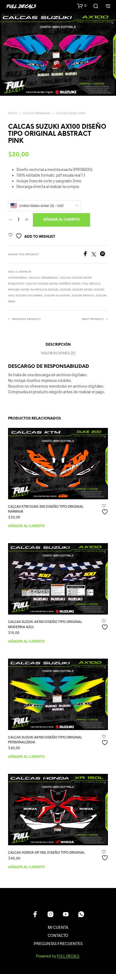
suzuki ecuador (57, 295)
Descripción (58, 344)
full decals (91, 283)
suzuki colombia (29, 295)
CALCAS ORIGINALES (36, 113)
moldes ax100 (18, 289)
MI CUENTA (58, 927)
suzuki (65, 289)
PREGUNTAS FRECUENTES (58, 943)
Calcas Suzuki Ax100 (70, 113)
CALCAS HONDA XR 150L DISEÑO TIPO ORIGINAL (46, 852)
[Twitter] (96, 254)
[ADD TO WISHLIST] (105, 509)
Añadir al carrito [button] (26, 526)
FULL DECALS (68, 956)
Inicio (12, 113)
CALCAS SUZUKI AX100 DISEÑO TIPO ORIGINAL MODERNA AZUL (45, 624)
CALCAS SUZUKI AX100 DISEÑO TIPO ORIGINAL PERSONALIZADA (45, 739)
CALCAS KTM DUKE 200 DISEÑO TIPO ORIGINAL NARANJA (45, 508)
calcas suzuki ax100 (41, 283)
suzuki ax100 (82, 289)
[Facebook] (87, 254)
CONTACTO (58, 935)
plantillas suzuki (44, 289)
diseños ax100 (69, 283)
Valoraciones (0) (58, 353)
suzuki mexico (82, 295)
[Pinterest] (104, 254)
